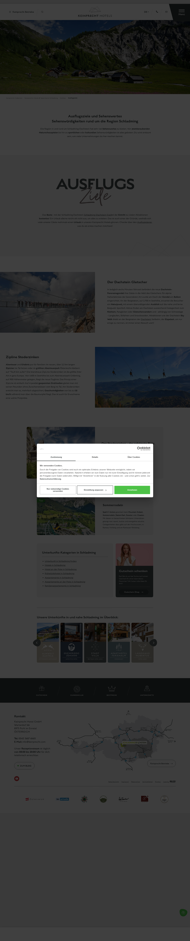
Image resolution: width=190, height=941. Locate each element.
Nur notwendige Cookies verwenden (58, 490)
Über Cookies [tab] (134, 457)
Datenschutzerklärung (50, 479)
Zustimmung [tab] (56, 457)
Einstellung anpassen (93, 490)
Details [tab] (95, 457)
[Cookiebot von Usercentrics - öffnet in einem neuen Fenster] (139, 449)
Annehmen (132, 490)
